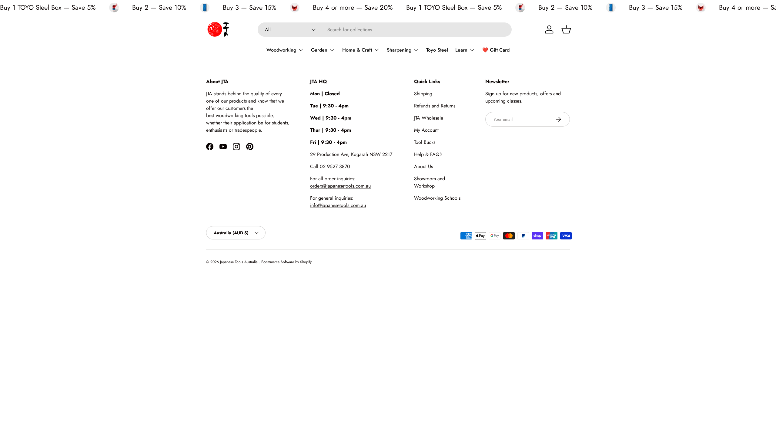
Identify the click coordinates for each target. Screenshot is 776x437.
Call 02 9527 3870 (330, 166)
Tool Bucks (424, 142)
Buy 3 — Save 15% (249, 7)
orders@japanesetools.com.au (340, 185)
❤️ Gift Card (496, 49)
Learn (461, 49)
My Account (426, 130)
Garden (319, 49)
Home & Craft (357, 49)
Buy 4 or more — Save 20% (353, 7)
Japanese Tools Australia (239, 262)
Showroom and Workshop (429, 182)
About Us (423, 166)
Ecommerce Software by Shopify (286, 262)
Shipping (423, 93)
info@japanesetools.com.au (338, 205)
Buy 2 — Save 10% (159, 7)
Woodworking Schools (437, 198)
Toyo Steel (437, 49)
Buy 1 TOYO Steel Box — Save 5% (48, 7)
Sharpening (399, 49)
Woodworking (281, 49)
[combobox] (385, 29)
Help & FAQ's (428, 154)
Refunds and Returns (434, 105)
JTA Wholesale (428, 117)
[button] (566, 29)
